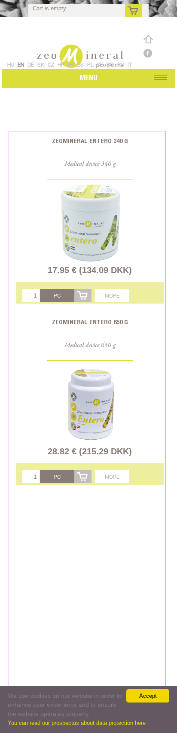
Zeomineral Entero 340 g (90, 140)
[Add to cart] (83, 295)
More (112, 295)
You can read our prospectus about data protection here (77, 723)
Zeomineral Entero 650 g (90, 321)
